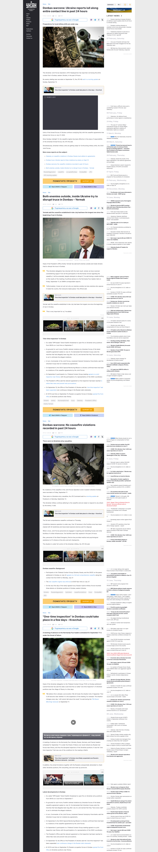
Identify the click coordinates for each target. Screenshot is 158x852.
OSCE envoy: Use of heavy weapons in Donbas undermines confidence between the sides (119, 634)
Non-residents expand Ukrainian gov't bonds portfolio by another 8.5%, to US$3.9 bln (119, 487)
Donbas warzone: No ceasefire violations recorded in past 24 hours (67, 164)
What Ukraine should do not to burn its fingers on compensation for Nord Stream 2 (119, 440)
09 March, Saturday (114, 142)
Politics (28, 19)
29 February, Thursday (116, 155)
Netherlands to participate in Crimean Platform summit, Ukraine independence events (119, 675)
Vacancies (29, 36)
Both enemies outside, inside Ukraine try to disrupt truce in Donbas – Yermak (70, 168)
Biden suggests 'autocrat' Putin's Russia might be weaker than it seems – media (118, 278)
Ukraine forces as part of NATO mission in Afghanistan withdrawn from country (117, 719)
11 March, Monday (114, 133)
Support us (119, 10)
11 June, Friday (112, 459)
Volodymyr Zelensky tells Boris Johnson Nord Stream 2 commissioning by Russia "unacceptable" (118, 218)
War (27, 15)
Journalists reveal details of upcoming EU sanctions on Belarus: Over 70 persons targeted (119, 575)
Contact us (29, 38)
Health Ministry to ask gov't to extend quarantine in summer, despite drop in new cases (119, 802)
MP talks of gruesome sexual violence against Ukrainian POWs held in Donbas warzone (119, 530)
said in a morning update (90, 79)
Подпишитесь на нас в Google (67, 20)
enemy (53, 400)
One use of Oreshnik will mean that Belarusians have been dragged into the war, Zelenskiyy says (119, 43)
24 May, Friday (112, 121)
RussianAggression (49, 172)
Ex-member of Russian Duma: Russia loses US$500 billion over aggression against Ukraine (119, 668)
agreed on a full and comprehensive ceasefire (81, 575)
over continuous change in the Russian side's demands (74, 843)
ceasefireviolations (80, 592)
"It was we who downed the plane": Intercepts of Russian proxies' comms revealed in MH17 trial (118, 613)
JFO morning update (50, 175)
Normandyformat (63, 400)
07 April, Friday (113, 172)
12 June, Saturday (114, 355)
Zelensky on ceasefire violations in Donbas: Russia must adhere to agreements (70, 156)
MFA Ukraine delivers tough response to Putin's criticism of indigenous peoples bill (119, 590)
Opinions (28, 31)
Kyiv (27, 25)
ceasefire (61, 172)
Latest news (113, 16)
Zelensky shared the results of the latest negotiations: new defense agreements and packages (119, 160)
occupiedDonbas (71, 172)
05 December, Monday (116, 189)
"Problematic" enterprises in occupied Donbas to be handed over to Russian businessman (119, 510)
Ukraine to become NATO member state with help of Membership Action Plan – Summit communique (119, 207)
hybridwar (69, 592)
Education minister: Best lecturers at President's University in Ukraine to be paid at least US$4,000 (119, 233)
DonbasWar (83, 172)
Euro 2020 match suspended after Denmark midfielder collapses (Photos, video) (118, 364)
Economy (28, 21)
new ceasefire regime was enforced (60, 581)
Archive (28, 34)
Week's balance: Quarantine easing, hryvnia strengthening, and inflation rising (118, 380)
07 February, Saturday (115, 38)
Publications (29, 29)
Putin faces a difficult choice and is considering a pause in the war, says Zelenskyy (118, 107)
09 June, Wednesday (115, 714)
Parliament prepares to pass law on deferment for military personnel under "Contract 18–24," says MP (118, 33)
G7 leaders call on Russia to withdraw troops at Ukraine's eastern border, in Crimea (119, 331)
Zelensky (80, 400)
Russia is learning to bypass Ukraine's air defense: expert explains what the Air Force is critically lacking (119, 21)
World (27, 23)
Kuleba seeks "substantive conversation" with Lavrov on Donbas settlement (117, 725)
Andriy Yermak (48, 404)
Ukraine (28, 17)
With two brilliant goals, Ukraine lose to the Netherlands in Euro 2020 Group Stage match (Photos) (119, 312)
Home (27, 13)
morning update (91, 496)
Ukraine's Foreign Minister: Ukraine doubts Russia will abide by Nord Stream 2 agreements (118, 681)
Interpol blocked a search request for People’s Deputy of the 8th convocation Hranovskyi (119, 166)
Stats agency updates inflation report (121, 784)
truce (72, 400)
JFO (90, 172)
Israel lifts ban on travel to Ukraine (120, 476)
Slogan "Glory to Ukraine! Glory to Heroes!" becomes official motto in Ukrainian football (118, 504)
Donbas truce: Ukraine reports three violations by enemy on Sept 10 (67, 160)
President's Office (90, 400)
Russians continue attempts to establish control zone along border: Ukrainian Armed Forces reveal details (119, 27)
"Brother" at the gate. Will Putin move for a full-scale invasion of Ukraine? (118, 497)
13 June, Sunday (113, 317)
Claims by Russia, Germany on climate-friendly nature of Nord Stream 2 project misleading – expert (119, 750)
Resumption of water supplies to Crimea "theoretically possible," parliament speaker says (119, 480)
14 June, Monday (113, 197)
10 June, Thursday (114, 580)
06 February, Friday (114, 113)
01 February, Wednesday (116, 180)
